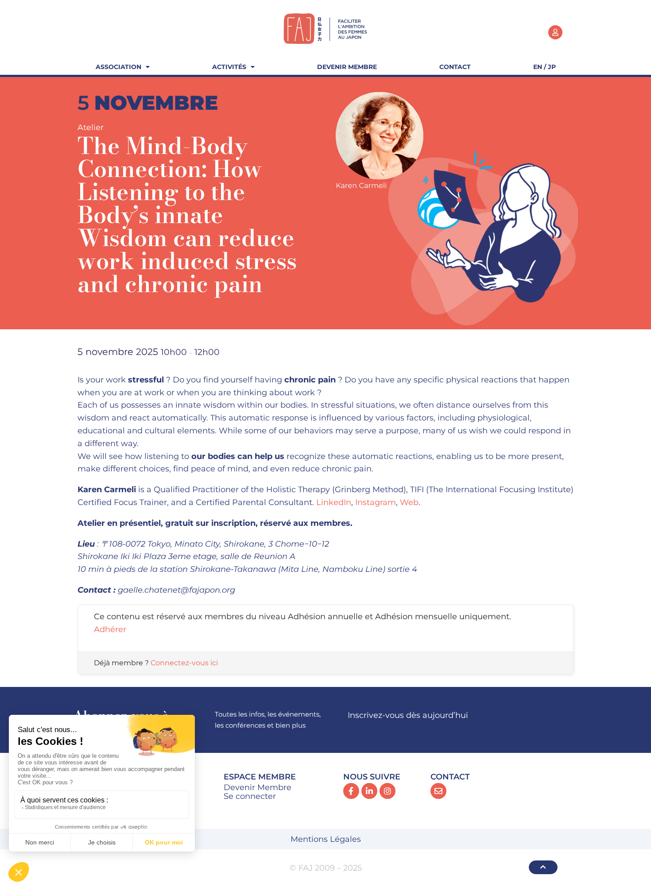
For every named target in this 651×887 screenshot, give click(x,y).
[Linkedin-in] (369, 791)
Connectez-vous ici (184, 663)
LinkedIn (333, 502)
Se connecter (250, 796)
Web (409, 502)
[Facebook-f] (351, 791)
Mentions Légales (326, 839)
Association (118, 67)
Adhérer (110, 629)
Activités (229, 67)
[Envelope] (438, 791)
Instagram (375, 502)
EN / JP (544, 67)
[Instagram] (387, 791)
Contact (455, 67)
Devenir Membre (347, 67)
